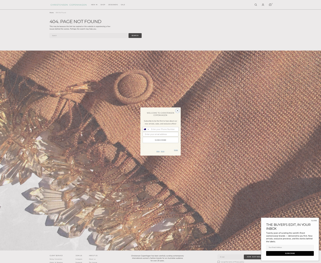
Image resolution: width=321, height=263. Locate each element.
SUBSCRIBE (160, 140)
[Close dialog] (177, 110)
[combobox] (146, 129)
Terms (162, 151)
